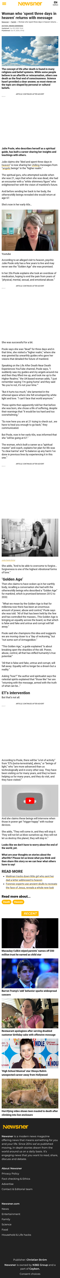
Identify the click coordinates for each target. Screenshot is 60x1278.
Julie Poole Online (8, 560)
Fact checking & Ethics (16, 1178)
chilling (35, 164)
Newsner (5, 22)
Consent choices (30, 1273)
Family (13, 22)
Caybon (34, 1268)
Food (5, 1229)
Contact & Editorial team (17, 1189)
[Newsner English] (30, 3)
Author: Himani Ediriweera (12, 26)
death (6, 901)
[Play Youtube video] (30, 801)
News (5, 1208)
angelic (6, 168)
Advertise (8, 1184)
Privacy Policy (10, 1173)
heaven (6, 164)
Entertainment (11, 1214)
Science (6, 1224)
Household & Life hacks (16, 1234)
